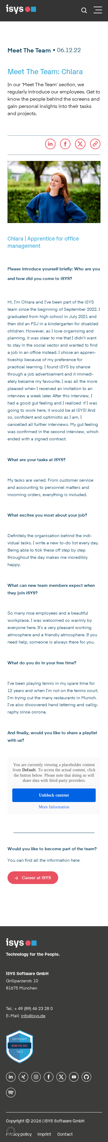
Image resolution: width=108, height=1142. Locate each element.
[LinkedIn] (11, 1079)
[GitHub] (86, 1079)
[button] (95, 145)
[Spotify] (11, 1095)
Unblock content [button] (54, 795)
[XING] (23, 1079)
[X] (61, 1079)
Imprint (44, 1134)
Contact (65, 1134)
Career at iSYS (36, 877)
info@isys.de (33, 1015)
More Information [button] (54, 807)
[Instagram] (36, 1079)
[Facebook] (48, 1079)
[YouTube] (74, 1079)
